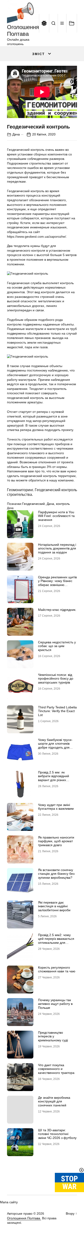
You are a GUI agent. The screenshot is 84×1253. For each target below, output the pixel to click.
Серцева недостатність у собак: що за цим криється (57, 646)
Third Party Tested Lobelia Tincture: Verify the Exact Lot (57, 711)
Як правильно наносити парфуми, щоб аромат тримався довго (56, 841)
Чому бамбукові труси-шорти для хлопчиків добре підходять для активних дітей (55, 745)
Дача (16, 134)
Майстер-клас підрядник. (57, 610)
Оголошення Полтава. (24, 1218)
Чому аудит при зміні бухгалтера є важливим (56, 807)
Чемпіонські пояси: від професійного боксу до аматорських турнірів (55, 678)
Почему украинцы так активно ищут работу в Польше (55, 1004)
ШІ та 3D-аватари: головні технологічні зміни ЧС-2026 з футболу (57, 1134)
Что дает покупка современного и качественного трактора (56, 1069)
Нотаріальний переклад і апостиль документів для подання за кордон (57, 548)
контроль (63, 504)
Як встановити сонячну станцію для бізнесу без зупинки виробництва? (56, 874)
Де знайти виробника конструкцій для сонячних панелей (54, 1101)
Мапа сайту (9, 1202)
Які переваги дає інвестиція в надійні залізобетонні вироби (54, 906)
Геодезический (33, 504)
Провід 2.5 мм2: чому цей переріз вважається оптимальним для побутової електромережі (57, 940)
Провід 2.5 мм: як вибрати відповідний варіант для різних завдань (53, 778)
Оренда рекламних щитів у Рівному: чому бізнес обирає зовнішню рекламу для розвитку (57, 583)
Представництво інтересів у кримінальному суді (53, 1036)
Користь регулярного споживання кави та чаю (56, 969)
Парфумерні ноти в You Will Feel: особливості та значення (56, 516)
